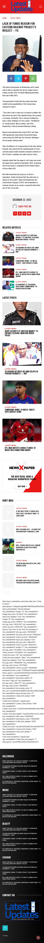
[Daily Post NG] (15, 206)
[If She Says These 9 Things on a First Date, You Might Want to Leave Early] (8, 512)
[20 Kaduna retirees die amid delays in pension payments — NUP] (8, 248)
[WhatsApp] (33, 78)
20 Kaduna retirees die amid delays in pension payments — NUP (28, 249)
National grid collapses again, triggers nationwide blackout (28, 581)
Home (4, 18)
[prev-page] (4, 592)
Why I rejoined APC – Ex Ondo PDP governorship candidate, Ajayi (28, 530)
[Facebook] (11, 78)
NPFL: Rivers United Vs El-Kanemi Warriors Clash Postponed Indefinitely (28, 547)
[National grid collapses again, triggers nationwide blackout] (8, 580)
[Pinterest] (25, 78)
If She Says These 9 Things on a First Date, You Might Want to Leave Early (27, 513)
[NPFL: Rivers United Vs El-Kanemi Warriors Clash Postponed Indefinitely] (8, 546)
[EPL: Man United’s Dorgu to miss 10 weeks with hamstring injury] (8, 273)
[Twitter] (18, 78)
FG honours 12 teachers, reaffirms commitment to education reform (26, 286)
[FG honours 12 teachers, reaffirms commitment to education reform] (8, 285)
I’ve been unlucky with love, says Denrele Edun (28, 564)
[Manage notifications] (38, 938)
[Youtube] (29, 213)
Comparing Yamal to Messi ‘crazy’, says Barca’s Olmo (26, 262)
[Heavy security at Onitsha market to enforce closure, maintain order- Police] (8, 236)
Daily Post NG (24, 206)
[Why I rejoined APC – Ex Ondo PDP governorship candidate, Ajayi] (8, 529)
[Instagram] (20, 213)
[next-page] (7, 592)
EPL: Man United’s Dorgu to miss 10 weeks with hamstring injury (28, 274)
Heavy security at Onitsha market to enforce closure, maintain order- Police (27, 237)
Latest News (15, 18)
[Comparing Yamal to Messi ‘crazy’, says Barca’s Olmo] (8, 261)
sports (19, 542)
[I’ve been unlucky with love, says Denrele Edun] (8, 563)
